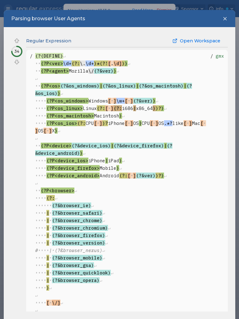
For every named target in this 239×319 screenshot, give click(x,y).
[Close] (225, 18)
